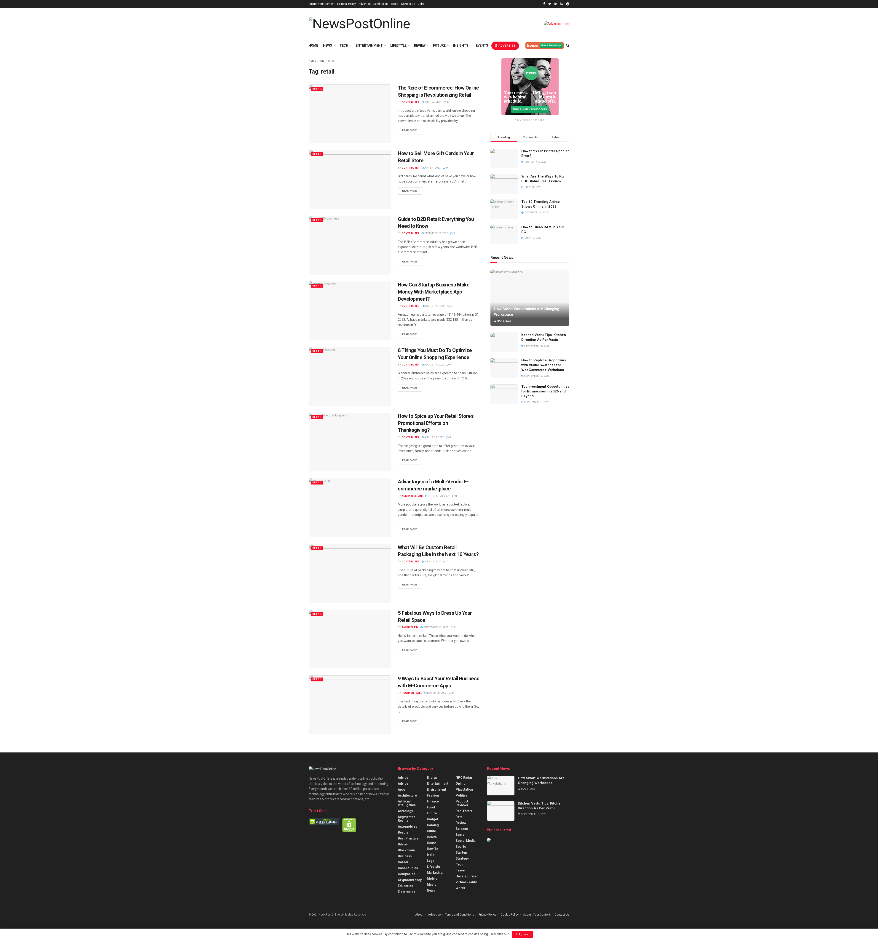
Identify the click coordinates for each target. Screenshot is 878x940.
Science (462, 829)
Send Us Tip (380, 3)
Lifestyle (398, 45)
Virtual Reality (466, 882)
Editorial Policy (346, 3)
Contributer (410, 102)
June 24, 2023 (432, 102)
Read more (410, 130)
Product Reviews (462, 803)
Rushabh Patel (412, 692)
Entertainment (369, 45)
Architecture (407, 795)
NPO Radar (464, 777)
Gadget (432, 819)
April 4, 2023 (432, 167)
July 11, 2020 (432, 561)
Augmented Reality (406, 818)
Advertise (365, 3)
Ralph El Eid (410, 627)
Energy (432, 777)
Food (431, 807)
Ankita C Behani (412, 496)
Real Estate (464, 811)
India (430, 855)
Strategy (462, 858)
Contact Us (408, 3)
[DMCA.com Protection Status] (349, 824)
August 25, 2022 (434, 306)
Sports (461, 846)
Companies (406, 874)
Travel (461, 870)
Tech (344, 45)
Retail (317, 88)
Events (482, 45)
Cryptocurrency (410, 880)
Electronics (406, 892)
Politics (462, 795)
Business (405, 856)
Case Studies (408, 868)
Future (439, 45)
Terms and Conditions (459, 914)
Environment (436, 789)
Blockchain (406, 850)
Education (405, 886)
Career (403, 862)
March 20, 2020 (436, 692)
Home (313, 45)
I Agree (522, 934)
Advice (403, 777)
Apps (401, 789)
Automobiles (407, 826)
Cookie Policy (510, 914)
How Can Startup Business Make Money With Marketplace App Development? (433, 292)
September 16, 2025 (536, 345)
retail (331, 60)
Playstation (464, 789)
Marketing (435, 872)
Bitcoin (403, 844)
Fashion (433, 795)
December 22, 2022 (436, 233)
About (394, 3)
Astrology (405, 811)
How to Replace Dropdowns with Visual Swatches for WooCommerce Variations (543, 365)
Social (460, 835)
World (460, 888)
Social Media (466, 840)
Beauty (403, 832)
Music (431, 884)
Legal (431, 861)
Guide (431, 831)
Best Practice (408, 838)
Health (432, 837)
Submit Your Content (322, 3)
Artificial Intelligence (407, 803)
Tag (322, 60)
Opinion (461, 783)
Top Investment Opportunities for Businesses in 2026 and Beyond (545, 391)
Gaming (433, 825)
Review (420, 45)
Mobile (432, 878)
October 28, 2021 (438, 496)
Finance (433, 801)
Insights (460, 45)
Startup (461, 852)
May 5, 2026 (503, 320)
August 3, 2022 (434, 437)
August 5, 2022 (434, 364)
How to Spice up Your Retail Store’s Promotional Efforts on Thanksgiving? (436, 423)
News (327, 45)
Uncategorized (467, 876)
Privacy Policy (487, 914)
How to (432, 849)
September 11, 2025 (435, 627)
